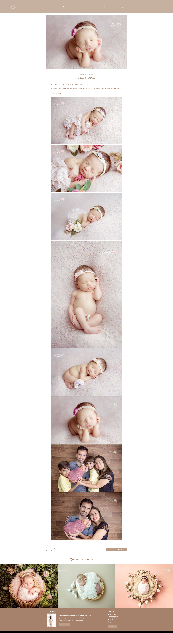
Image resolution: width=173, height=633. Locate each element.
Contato (85, 6)
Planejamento (108, 6)
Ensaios (76, 6)
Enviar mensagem (113, 616)
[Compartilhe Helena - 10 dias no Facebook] (46, 551)
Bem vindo (67, 6)
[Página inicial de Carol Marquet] (12, 6)
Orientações (121, 6)
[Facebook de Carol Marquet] (108, 622)
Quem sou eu (96, 6)
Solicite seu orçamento (116, 549)
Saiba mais (64, 624)
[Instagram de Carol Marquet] (110, 622)
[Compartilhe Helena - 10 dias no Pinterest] (51, 551)
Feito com (86, 631)
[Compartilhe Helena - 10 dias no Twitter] (48, 551)
